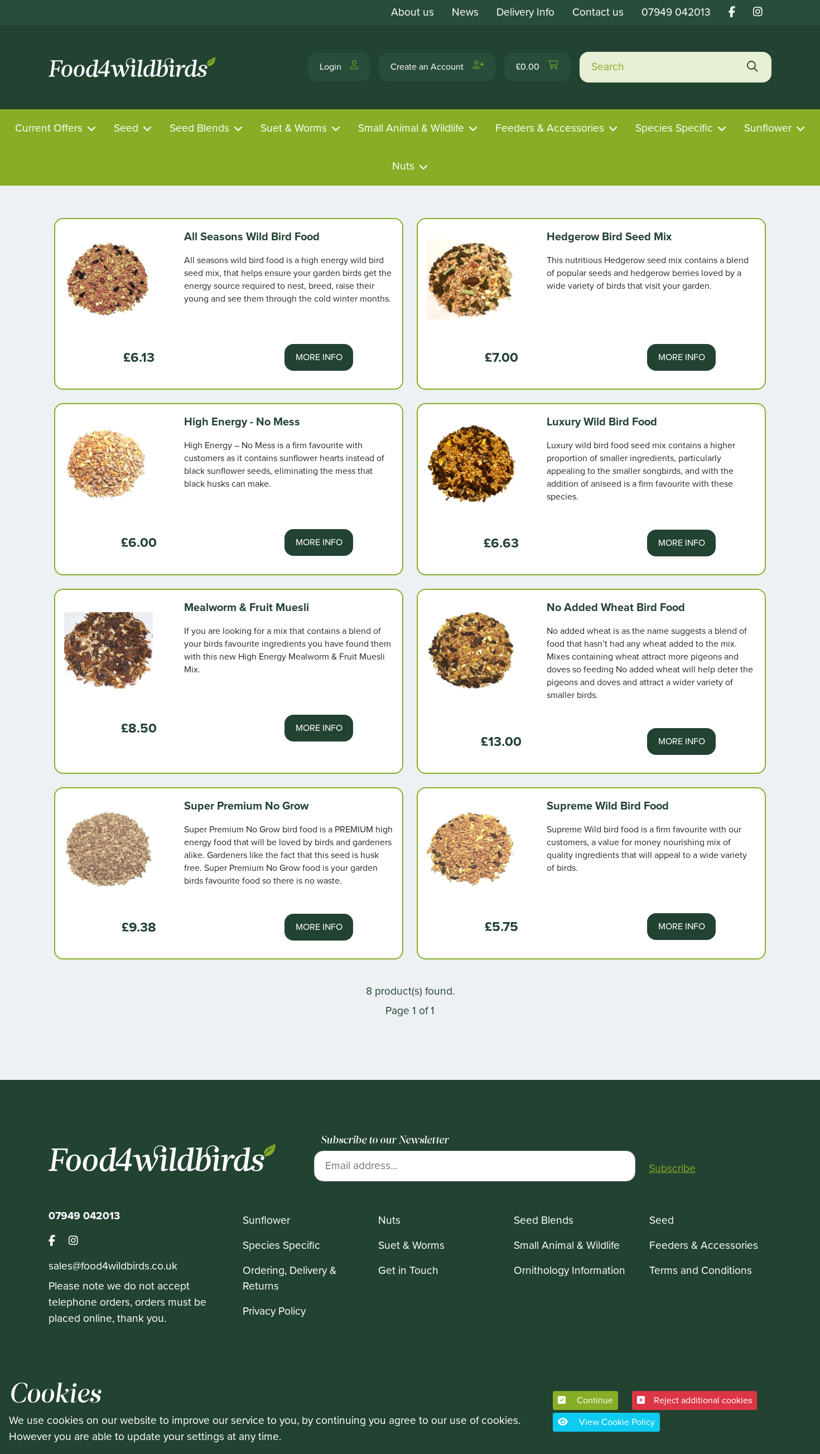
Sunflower (768, 128)
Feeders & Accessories (549, 128)
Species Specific (674, 128)
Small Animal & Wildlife (411, 128)
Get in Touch (408, 1270)
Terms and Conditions (700, 1270)
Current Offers (49, 128)
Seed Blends (199, 128)
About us (412, 12)
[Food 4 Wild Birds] (134, 67)
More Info (319, 357)
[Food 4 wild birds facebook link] (732, 12)
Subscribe (672, 1168)
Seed (126, 128)
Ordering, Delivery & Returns (289, 1278)
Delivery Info (525, 12)
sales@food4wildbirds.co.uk (113, 1266)
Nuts (403, 166)
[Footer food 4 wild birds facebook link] (59, 1241)
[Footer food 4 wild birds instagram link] (73, 1241)
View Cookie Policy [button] (616, 1422)
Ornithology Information (569, 1270)
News (465, 12)
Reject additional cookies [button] (703, 1400)
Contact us (598, 12)
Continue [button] (594, 1400)
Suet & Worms (294, 128)
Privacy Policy (274, 1311)
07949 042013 (676, 12)
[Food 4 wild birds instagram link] (757, 12)
